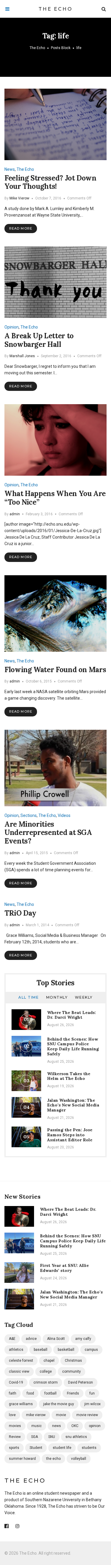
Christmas (73, 1360)
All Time (28, 997)
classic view (19, 1371)
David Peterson (80, 1382)
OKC (74, 1426)
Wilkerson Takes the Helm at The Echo (68, 1076)
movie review (87, 1415)
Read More (20, 228)
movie (61, 1415)
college (46, 1371)
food (30, 1393)
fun (92, 1393)
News (9, 169)
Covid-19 (16, 1382)
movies (15, 1426)
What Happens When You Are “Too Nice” (55, 498)
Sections (28, 815)
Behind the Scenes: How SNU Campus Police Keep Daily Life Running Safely (73, 1046)
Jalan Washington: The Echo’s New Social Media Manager (73, 1105)
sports (14, 1448)
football (50, 1393)
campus (91, 1350)
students (89, 1448)
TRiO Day (20, 913)
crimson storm (45, 1382)
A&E (12, 1339)
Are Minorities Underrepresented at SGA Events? (48, 833)
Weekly (84, 997)
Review (15, 1437)
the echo (53, 1459)
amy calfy (83, 1339)
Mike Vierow (19, 198)
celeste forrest (21, 1360)
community (71, 1371)
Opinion (11, 327)
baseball (40, 1350)
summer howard (22, 1459)
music (36, 1426)
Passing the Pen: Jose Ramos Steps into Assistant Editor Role (69, 1135)
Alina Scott (56, 1339)
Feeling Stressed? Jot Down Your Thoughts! (50, 182)
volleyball (78, 1459)
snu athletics (76, 1437)
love (12, 1415)
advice (31, 1339)
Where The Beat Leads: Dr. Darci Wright (71, 1015)
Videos (64, 815)
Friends (73, 1393)
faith (12, 1393)
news (56, 1426)
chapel (49, 1360)
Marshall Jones (22, 356)
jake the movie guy (58, 1404)
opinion (95, 1426)
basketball (66, 1350)
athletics (16, 1350)
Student (36, 1448)
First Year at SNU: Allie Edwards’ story (64, 1268)
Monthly (57, 997)
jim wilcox (92, 1404)
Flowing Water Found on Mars (55, 669)
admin (14, 514)
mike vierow (36, 1415)
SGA (34, 1437)
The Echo (55, 9)
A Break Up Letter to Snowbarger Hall (39, 340)
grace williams (21, 1404)
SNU (51, 1437)
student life (62, 1448)
